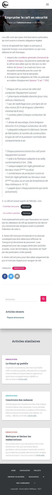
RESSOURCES (34, 477)
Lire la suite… (23, 379)
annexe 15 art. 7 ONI (39, 80)
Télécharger (26, 206)
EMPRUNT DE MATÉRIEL (16, 477)
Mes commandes (23, 483)
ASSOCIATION (25, 470)
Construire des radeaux (19, 399)
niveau (19, 67)
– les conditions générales (11, 213)
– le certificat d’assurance (10, 206)
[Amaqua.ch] (6, 4)
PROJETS (37, 470)
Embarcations (19, 268)
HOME (13, 470)
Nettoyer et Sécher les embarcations (18, 438)
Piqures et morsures (15, 317)
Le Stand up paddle (17, 363)
